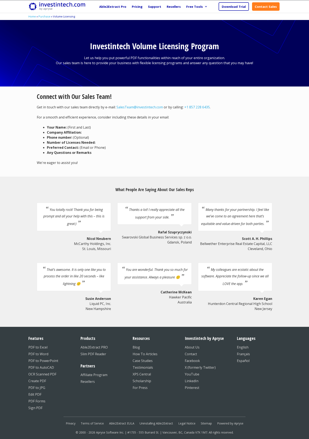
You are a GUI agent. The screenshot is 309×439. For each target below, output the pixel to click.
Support (154, 6)
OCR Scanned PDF (42, 374)
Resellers (174, 6)
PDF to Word (38, 354)
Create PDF (37, 381)
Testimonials (143, 367)
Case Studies (143, 360)
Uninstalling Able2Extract (156, 423)
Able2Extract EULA (121, 423)
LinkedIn (191, 381)
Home (32, 16)
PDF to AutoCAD (41, 367)
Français (243, 354)
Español (243, 360)
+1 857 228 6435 (197, 107)
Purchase (44, 16)
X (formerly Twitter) (200, 367)
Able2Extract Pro (112, 6)
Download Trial (234, 6)
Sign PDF (35, 408)
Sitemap (206, 423)
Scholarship (142, 381)
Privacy (70, 423)
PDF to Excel (38, 347)
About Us (192, 347)
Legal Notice (186, 423)
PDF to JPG (36, 387)
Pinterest (192, 387)
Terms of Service (92, 423)
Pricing (137, 6)
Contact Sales (266, 6)
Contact (191, 354)
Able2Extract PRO (94, 347)
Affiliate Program (94, 374)
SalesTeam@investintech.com (139, 107)
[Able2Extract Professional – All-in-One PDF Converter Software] (57, 6)
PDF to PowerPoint (43, 360)
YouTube (192, 374)
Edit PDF (34, 394)
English (242, 347)
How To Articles (145, 354)
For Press (140, 387)
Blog (136, 347)
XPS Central (142, 374)
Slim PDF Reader (93, 354)
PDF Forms (36, 401)
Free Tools (194, 6)
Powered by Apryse (230, 423)
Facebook (192, 360)
